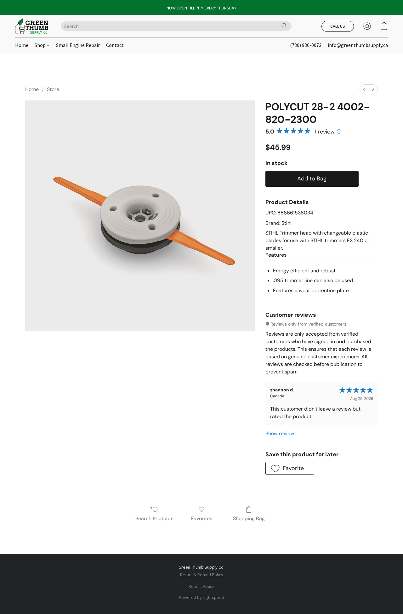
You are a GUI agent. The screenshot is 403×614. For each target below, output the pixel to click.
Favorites (201, 518)
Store (53, 89)
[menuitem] (364, 89)
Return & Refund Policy (201, 574)
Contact (115, 45)
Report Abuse (202, 586)
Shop (41, 45)
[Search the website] (284, 25)
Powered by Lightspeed (201, 597)
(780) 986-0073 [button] (305, 45)
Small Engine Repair (78, 45)
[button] (31, 26)
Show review (279, 433)
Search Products (154, 518)
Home (21, 45)
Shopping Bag (249, 518)
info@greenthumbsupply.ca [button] (358, 45)
